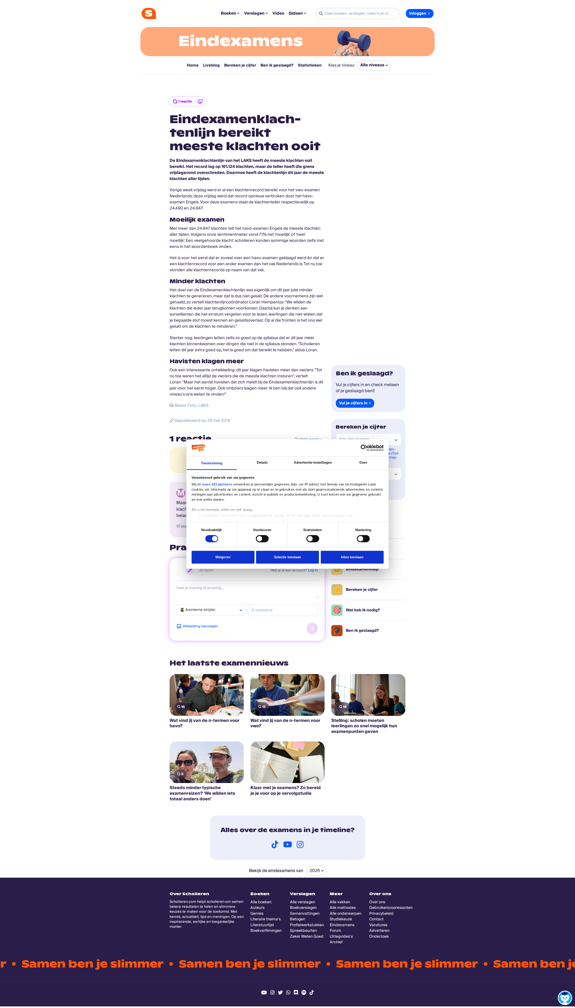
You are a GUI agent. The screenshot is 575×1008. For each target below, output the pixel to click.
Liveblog (211, 65)
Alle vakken (340, 902)
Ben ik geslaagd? (277, 65)
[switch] (262, 538)
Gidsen (296, 13)
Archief (336, 942)
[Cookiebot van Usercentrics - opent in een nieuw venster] (364, 448)
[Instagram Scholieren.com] (272, 992)
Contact (376, 919)
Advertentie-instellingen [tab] (313, 462)
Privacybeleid (381, 913)
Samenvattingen (305, 913)
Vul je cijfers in (353, 403)
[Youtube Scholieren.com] (264, 992)
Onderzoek (379, 936)
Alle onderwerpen (345, 913)
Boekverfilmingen (266, 930)
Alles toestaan (352, 557)
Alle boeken (261, 902)
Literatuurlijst (262, 925)
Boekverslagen (303, 907)
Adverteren (379, 930)
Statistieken (310, 65)
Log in (313, 570)
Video (278, 13)
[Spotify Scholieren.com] (303, 992)
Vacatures (378, 925)
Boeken (228, 13)
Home (193, 65)
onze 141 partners (217, 484)
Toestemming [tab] (211, 463)
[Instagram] (300, 844)
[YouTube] (287, 844)
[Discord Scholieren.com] (296, 992)
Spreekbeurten (303, 930)
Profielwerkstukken (307, 925)
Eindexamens (240, 41)
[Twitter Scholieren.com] (280, 992)
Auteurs (257, 907)
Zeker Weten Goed (306, 936)
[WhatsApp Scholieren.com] (288, 992)
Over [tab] (363, 462)
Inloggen (417, 13)
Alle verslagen (302, 902)
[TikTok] (275, 844)
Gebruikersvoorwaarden (391, 907)
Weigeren (222, 557)
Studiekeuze (341, 919)
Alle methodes (343, 907)
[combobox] (211, 610)
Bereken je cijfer (240, 65)
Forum (335, 930)
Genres (256, 913)
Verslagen (254, 13)
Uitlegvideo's (341, 936)
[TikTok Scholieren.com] (312, 992)
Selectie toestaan (287, 557)
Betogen (297, 919)
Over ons (377, 902)
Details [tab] (262, 462)
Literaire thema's (265, 919)
